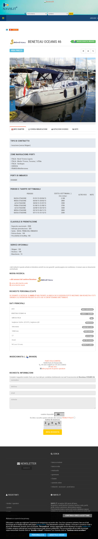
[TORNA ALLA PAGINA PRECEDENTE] (83, 51)
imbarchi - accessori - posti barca (63, 487)
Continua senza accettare (77, 515)
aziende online (57, 483)
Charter (54, 479)
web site (53, 367)
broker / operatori (13, 503)
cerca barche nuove (18, 285)
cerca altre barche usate (19, 283)
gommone (55, 475)
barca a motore (57, 462)
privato (9, 507)
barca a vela (56, 466)
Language (93, 18)
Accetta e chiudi (57, 535)
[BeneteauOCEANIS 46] (53, 90)
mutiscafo (55, 470)
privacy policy (41, 524)
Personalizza (38, 535)
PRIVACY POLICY (67, 418)
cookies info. (86, 526)
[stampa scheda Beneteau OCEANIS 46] (88, 51)
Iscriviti (26, 468)
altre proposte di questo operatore (53, 369)
